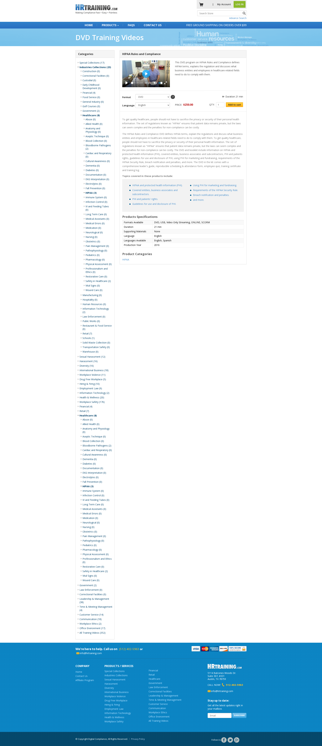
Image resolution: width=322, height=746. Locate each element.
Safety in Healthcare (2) (98, 281)
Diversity (109, 687)
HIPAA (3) (91, 192)
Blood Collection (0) (96, 140)
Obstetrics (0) (93, 241)
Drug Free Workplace (115, 700)
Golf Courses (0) (91, 106)
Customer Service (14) (91, 614)
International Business (116, 692)
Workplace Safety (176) (92, 402)
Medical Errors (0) (95, 223)
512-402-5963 (234, 684)
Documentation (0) (96, 174)
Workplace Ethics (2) (90, 623)
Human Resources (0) (94, 304)
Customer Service (158, 704)
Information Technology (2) (94, 392)
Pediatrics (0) (93, 255)
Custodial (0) (89, 80)
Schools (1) (89, 338)
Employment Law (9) (90, 388)
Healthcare (154, 678)
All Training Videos (158, 720)
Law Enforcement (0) (94, 316)
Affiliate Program (84, 680)
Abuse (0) (91, 119)
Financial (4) (89, 92)
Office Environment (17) (92, 628)
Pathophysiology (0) (96, 250)
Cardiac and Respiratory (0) (97, 450)
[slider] (137, 83)
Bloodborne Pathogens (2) (97, 445)
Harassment (111, 683)
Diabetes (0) (92, 170)
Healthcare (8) (91, 115)
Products (109, 25)
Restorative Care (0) (96, 276)
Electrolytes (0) (94, 183)
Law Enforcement (158, 687)
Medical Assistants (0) (97, 218)
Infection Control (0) (96, 201)
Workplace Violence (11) (92, 374)
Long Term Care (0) (96, 214)
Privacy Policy (138, 738)
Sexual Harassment (114, 679)
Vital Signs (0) (93, 285)
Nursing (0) (91, 236)
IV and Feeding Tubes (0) (96, 499)
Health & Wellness (114, 717)
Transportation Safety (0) (96, 347)
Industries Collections (116, 675)
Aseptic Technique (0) (97, 136)
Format (126, 97)
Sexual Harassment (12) (92, 356)
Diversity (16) (86, 365)
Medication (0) (93, 227)
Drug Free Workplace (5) (92, 379)
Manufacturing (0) (92, 295)
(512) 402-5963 (129, 649)
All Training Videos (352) (92, 632)
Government (155, 683)
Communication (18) (90, 619)
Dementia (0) (93, 165)
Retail (152, 674)
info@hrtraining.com (91, 653)
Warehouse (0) (90, 351)
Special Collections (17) (91, 62)
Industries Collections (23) (95, 67)
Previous (117, 73)
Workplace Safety (113, 721)
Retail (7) (87, 333)
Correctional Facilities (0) (96, 75)
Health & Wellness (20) (91, 397)
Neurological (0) (94, 232)
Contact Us (153, 25)
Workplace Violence (115, 696)
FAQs (131, 25)
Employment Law (113, 708)
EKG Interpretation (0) (97, 179)
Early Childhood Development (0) (92, 86)
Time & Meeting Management (165, 699)
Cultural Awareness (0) (98, 161)
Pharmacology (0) (95, 259)
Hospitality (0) (90, 299)
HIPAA (125, 259)
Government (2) (91, 110)
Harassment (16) (88, 361)
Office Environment (159, 716)
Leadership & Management (163, 695)
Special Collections (114, 671)
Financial (153, 670)
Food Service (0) (91, 97)
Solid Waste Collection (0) (96, 342)
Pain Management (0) (97, 246)
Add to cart (234, 104)
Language (127, 105)
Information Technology (117, 713)
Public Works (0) (91, 321)
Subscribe (239, 715)
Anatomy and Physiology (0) (93, 130)
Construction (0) (91, 71)
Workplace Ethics (158, 712)
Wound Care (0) (94, 290)
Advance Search (238, 18)
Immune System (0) (96, 197)
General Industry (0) (93, 101)
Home (89, 25)
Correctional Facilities (160, 691)
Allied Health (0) (94, 123)
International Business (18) (94, 370)
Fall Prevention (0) (95, 188)
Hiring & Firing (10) (89, 383)
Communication (157, 708)
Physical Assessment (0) (99, 264)
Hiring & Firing (112, 704)
